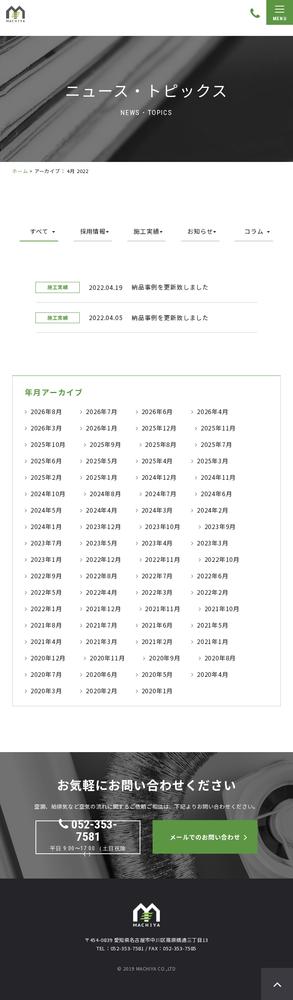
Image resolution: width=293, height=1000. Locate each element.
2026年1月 (102, 427)
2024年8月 (105, 493)
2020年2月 (102, 690)
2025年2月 (46, 477)
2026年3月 (46, 427)
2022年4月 (102, 592)
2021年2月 (157, 641)
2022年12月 (103, 559)
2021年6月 (157, 624)
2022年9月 (46, 575)
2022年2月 (213, 592)
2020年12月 (48, 657)
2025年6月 (46, 460)
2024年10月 (48, 493)
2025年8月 (161, 444)
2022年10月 (222, 559)
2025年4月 (157, 460)
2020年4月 (213, 674)
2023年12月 (103, 526)
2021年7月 (102, 624)
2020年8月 (220, 657)
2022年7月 (157, 575)
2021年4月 (46, 641)
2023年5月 (102, 542)
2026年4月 (213, 411)
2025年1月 (102, 477)
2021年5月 (213, 624)
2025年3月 (213, 460)
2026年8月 (46, 411)
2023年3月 (213, 542)
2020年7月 (46, 674)
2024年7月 (161, 493)
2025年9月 (105, 444)
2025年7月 (216, 444)
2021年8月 (46, 624)
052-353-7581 (94, 830)
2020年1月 (157, 690)
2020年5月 (157, 674)
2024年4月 (102, 510)
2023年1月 (46, 559)
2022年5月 (46, 592)
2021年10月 (222, 608)
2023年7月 (46, 542)
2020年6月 (102, 674)
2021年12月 (103, 608)
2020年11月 (107, 657)
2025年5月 (102, 460)
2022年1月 (46, 608)
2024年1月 (46, 526)
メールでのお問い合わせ (205, 836)
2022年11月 (162, 559)
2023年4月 (157, 542)
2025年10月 (48, 444)
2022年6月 (213, 575)
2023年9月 (220, 526)
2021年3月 (102, 641)
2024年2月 (213, 510)
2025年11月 (218, 427)
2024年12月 (159, 477)
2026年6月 (157, 411)
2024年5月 (46, 510)
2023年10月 (162, 526)
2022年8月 (102, 575)
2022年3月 (157, 592)
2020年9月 (164, 657)
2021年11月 (162, 608)
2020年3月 (46, 690)
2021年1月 (213, 641)
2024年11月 (218, 477)
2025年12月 (159, 427)
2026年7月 (102, 411)
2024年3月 (157, 510)
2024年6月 (216, 493)
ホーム (20, 171)
